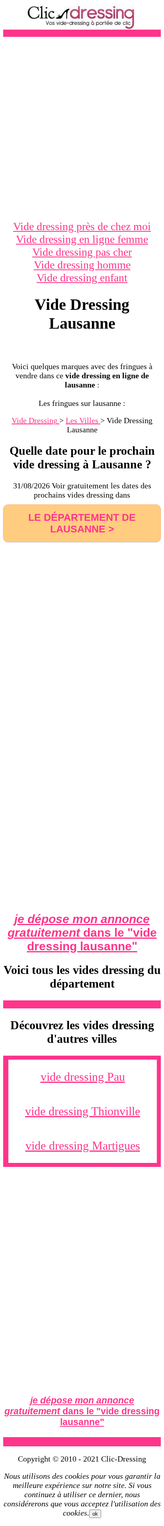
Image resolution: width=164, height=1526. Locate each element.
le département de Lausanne (82, 523)
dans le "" (82, 932)
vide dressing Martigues (82, 1145)
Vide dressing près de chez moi (82, 226)
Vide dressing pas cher (82, 252)
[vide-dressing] (82, 27)
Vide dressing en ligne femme (82, 239)
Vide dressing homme (82, 265)
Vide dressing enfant (82, 277)
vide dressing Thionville (82, 1111)
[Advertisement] (82, 128)
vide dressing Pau (83, 1076)
